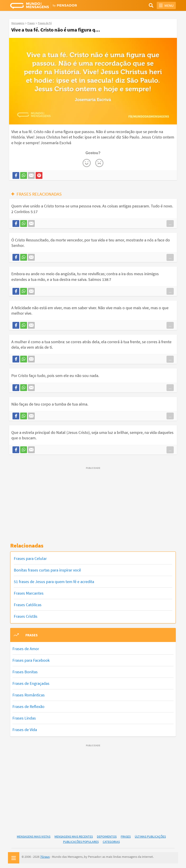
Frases (126, 836)
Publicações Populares (81, 842)
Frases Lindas (24, 718)
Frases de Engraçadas (30, 683)
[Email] (31, 175)
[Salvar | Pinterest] (39, 175)
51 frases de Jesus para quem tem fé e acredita (54, 581)
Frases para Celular (30, 558)
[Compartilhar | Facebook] (15, 175)
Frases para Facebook (31, 660)
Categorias (111, 842)
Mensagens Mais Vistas (33, 836)
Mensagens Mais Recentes (73, 836)
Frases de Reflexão (28, 706)
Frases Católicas (28, 604)
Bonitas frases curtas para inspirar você (47, 570)
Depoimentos (107, 836)
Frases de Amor (25, 648)
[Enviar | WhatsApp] (23, 175)
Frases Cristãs (25, 616)
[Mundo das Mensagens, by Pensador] (51, 6)
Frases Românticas (28, 695)
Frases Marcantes (29, 593)
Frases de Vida (24, 729)
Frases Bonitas (25, 671)
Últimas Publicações (150, 836)
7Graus (45, 857)
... (170, 223)
